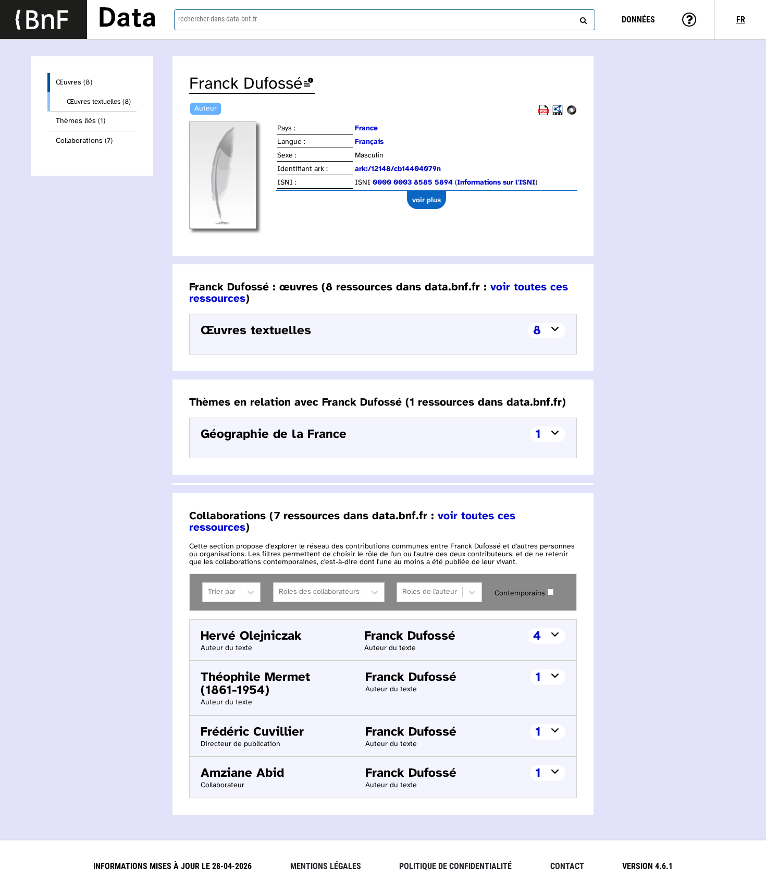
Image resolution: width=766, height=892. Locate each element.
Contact (567, 866)
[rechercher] (582, 18)
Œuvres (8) (74, 83)
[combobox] (385, 19)
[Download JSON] (571, 113)
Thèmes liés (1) (80, 121)
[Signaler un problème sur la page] (308, 84)
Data (127, 19)
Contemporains (520, 593)
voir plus (426, 200)
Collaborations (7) (84, 141)
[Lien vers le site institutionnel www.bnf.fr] (43, 19)
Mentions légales (325, 866)
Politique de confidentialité (455, 866)
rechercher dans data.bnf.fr (217, 19)
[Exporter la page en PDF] (543, 113)
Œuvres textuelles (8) (99, 101)
